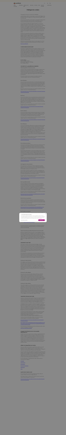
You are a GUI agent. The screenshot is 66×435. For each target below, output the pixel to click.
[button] (24, 220)
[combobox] (45, 213)
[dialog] (33, 217)
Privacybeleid (40, 218)
